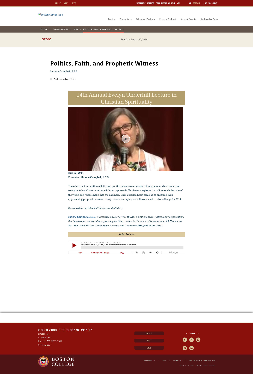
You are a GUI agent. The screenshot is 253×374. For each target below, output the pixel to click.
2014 (76, 29)
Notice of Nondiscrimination (202, 360)
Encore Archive (60, 29)
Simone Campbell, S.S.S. (81, 216)
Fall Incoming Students (168, 3)
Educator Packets (145, 19)
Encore (43, 29)
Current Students (144, 3)
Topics (111, 19)
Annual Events (188, 19)
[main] (126, 182)
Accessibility (149, 360)
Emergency (178, 360)
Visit (66, 3)
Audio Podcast (126, 234)
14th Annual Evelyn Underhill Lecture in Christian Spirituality (127, 98)
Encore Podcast (167, 19)
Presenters (125, 19)
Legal (164, 360)
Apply (58, 3)
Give (74, 3)
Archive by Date (209, 19)
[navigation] (161, 14)
